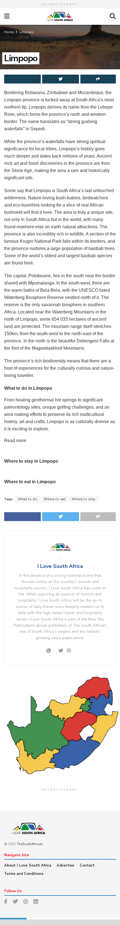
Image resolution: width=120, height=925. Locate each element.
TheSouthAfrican (30, 844)
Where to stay (83, 499)
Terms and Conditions (23, 873)
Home (9, 32)
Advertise (65, 865)
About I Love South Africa (27, 865)
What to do (27, 499)
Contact (87, 865)
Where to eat (54, 499)
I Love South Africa (60, 566)
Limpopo (26, 32)
